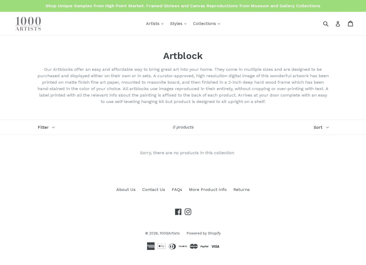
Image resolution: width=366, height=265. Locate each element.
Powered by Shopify (203, 233)
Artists (156, 23)
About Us (126, 189)
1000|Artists (170, 233)
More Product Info (208, 189)
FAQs (177, 189)
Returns (241, 189)
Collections (208, 23)
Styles (179, 23)
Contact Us (153, 189)
